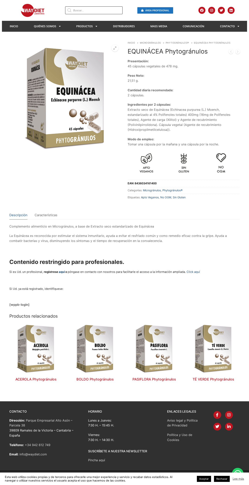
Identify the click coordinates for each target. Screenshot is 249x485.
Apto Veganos (150, 197)
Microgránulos (150, 42)
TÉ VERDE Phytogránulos (213, 379)
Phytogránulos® (177, 42)
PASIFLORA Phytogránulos (154, 379)
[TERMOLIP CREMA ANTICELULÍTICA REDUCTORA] (231, 52)
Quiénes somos (45, 26)
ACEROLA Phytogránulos (35, 379)
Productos (84, 26)
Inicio (14, 26)
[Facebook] (201, 10)
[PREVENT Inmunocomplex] (237, 52)
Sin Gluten (179, 197)
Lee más (238, 479)
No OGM (165, 197)
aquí (62, 272)
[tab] (18, 215)
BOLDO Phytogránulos (95, 379)
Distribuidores (124, 26)
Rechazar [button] (221, 478)
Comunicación (193, 26)
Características (46, 215)
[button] (114, 48)
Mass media (158, 26)
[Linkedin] (231, 10)
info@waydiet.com (33, 454)
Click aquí (193, 272)
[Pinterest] (229, 427)
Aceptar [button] (204, 478)
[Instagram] (211, 10)
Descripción (18, 215)
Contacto (227, 26)
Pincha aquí (96, 460)
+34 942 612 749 (37, 445)
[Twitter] (221, 10)
